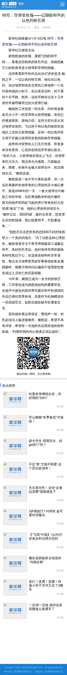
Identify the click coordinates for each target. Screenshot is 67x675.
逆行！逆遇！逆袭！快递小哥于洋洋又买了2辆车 (46, 585)
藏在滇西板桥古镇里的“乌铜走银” (45, 560)
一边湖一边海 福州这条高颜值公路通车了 (45, 607)
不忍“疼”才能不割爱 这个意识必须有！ (45, 466)
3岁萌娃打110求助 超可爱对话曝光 (46, 513)
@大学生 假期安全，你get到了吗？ (45, 443)
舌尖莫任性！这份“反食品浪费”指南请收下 (45, 490)
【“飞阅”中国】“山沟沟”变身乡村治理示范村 (46, 536)
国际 (21, 2)
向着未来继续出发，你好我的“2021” (45, 396)
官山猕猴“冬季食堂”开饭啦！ (46, 419)
